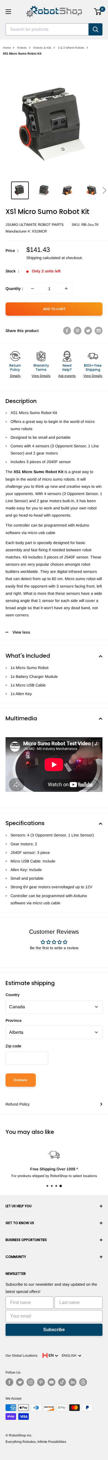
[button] (104, 190)
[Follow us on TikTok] (62, 1382)
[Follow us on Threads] (83, 1382)
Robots (22, 47)
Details (15, 376)
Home (7, 47)
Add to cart (54, 309)
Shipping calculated (43, 258)
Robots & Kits (42, 47)
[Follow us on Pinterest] (41, 1382)
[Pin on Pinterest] (77, 331)
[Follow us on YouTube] (51, 1382)
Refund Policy (18, 1104)
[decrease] (32, 288)
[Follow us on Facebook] (9, 1382)
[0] (97, 11)
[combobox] (47, 29)
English (70, 1355)
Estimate (20, 1080)
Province (14, 1020)
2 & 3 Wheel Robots (71, 47)
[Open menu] (8, 11)
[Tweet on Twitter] (88, 331)
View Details (41, 376)
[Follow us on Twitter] (20, 1382)
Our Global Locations (21, 1355)
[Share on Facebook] (67, 331)
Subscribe (54, 1329)
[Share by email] (98, 331)
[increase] (66, 288)
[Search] (95, 29)
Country (13, 994)
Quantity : (14, 288)
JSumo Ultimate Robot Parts (35, 225)
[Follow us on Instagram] (30, 1382)
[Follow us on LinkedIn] (72, 1382)
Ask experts (67, 376)
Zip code (13, 1046)
